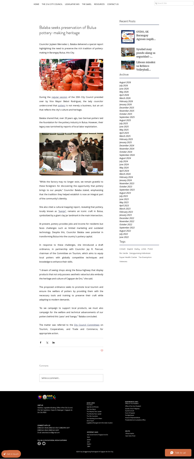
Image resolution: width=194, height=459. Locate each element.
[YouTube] (44, 443)
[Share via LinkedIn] (53, 342)
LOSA (143, 249)
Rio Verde (123, 253)
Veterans (123, 261)
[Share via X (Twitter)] (47, 342)
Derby (137, 249)
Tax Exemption (145, 257)
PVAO (150, 249)
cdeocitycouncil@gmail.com (51, 432)
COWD (122, 249)
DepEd (130, 249)
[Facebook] (39, 443)
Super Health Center (128, 257)
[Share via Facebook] (40, 342)
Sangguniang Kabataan (139, 253)
